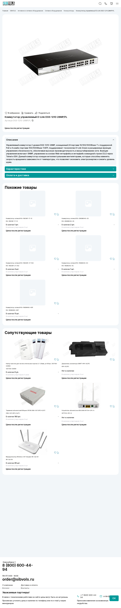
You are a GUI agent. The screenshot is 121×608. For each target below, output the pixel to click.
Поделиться (44, 113)
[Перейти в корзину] (111, 3)
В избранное (14, 113)
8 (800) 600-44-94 (17, 567)
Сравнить (28, 113)
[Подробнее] (32, 203)
